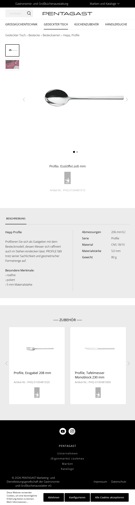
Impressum (100, 481)
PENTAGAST (67, 446)
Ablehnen (53, 497)
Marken (67, 463)
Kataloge (67, 469)
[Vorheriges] (23, 99)
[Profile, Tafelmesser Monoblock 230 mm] (98, 348)
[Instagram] (72, 431)
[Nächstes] (127, 99)
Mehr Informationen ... (17, 501)
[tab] (15, 218)
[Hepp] (67, 177)
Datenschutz (118, 481)
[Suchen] (29, 13)
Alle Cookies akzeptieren (109, 497)
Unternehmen (67, 453)
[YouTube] (63, 431)
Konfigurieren (77, 497)
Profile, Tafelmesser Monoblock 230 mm (89, 375)
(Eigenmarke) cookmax (67, 458)
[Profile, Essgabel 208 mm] (37, 348)
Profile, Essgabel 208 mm (32, 373)
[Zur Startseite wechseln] (67, 13)
